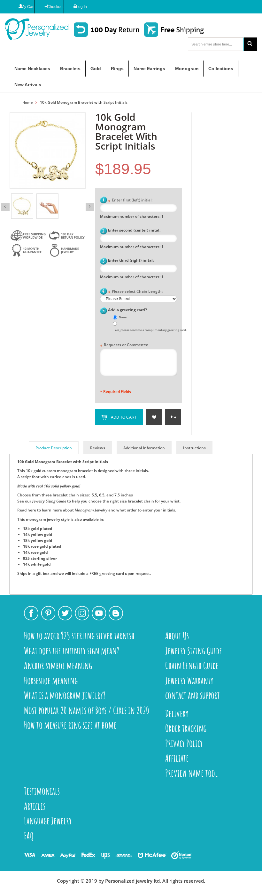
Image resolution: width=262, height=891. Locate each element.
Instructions (194, 448)
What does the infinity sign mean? (71, 651)
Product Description (53, 448)
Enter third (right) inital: (131, 260)
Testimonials (42, 791)
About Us (177, 636)
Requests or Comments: (124, 345)
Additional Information (144, 448)
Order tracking (185, 728)
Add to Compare (173, 417)
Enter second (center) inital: (134, 230)
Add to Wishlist (154, 417)
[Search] (250, 44)
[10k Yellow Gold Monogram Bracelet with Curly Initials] (22, 206)
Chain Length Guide (192, 665)
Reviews (97, 448)
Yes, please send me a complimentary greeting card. (151, 330)
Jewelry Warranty (189, 680)
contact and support (192, 695)
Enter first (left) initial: (130, 200)
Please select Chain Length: (135, 292)
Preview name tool (191, 773)
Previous (5, 207)
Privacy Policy (184, 743)
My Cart (28, 6)
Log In (81, 6)
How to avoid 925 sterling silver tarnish (79, 636)
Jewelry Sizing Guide (49, 501)
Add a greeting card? (127, 310)
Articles (34, 806)
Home (27, 102)
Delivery (176, 713)
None (123, 317)
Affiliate (177, 758)
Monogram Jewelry (91, 510)
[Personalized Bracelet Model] (47, 206)
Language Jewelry (48, 821)
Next (90, 207)
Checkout (55, 6)
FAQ (29, 836)
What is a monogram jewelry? (64, 695)
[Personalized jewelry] (34, 29)
